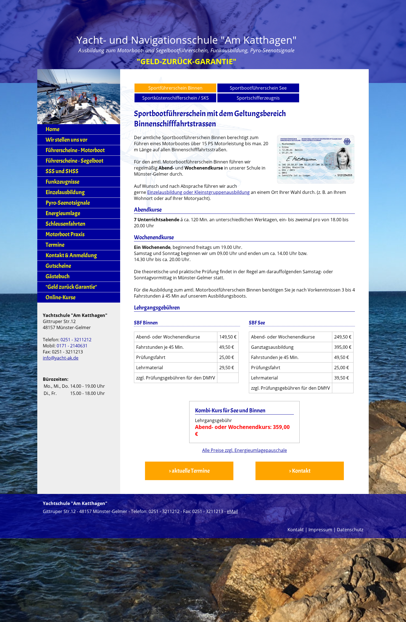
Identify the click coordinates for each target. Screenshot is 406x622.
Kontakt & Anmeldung (71, 255)
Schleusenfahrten (65, 224)
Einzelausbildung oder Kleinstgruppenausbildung (198, 192)
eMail (232, 511)
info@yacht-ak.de (60, 358)
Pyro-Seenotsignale (68, 203)
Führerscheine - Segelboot (74, 161)
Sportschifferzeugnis (258, 98)
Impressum (320, 530)
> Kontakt (299, 471)
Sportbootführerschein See (258, 88)
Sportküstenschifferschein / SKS (175, 98)
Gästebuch (58, 276)
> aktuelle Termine (189, 471)
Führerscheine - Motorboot (75, 150)
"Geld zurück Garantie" (71, 287)
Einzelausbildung (65, 192)
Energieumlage (63, 213)
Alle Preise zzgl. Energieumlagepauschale (244, 450)
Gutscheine (58, 266)
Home (52, 129)
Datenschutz (350, 530)
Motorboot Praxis (65, 234)
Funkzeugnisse (62, 182)
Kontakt (296, 530)
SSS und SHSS (62, 171)
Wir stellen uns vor (66, 140)
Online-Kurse (60, 297)
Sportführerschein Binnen (175, 88)
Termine (55, 245)
